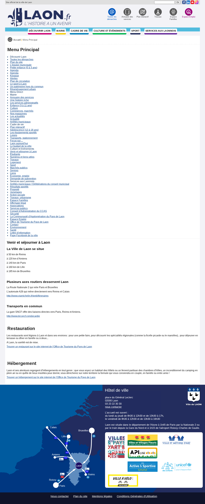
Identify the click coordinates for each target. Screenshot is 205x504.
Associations (17, 205)
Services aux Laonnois (160, 30)
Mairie (60, 30)
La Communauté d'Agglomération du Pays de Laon (37, 216)
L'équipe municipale (21, 65)
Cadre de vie (79, 30)
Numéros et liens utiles (22, 157)
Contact (14, 224)
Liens (13, 173)
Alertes (14, 78)
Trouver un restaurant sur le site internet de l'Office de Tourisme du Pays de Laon (49, 346)
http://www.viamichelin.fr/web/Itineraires (27, 295)
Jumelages (16, 192)
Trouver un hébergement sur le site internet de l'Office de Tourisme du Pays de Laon (51, 377)
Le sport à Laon (18, 84)
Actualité (14, 119)
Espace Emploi (18, 219)
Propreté (14, 189)
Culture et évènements (109, 30)
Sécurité (14, 214)
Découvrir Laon (39, 30)
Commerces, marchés (21, 111)
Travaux (14, 159)
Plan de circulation (20, 81)
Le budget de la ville (21, 146)
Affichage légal (18, 203)
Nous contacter (60, 496)
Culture (14, 108)
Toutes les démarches (21, 59)
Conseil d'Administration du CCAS (28, 211)
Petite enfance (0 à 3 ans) (23, 67)
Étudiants (15, 154)
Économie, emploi (19, 176)
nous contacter (113, 406)
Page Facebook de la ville (24, 235)
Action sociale (17, 195)
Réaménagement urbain (23, 89)
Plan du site (16, 62)
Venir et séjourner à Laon (23, 151)
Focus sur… (16, 140)
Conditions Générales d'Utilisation (137, 496)
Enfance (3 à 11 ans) (21, 105)
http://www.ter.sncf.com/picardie (23, 316)
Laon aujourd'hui (19, 143)
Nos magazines (18, 113)
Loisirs (13, 135)
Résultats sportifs (19, 186)
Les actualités (17, 116)
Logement (15, 162)
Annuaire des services (22, 97)
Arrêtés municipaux (20, 121)
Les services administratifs (24, 103)
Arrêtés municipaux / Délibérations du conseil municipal (39, 184)
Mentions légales (102, 496)
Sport (135, 30)
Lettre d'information (20, 232)
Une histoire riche (19, 100)
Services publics (19, 208)
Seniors (14, 170)
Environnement (18, 227)
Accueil (17, 40)
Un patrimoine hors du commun (26, 86)
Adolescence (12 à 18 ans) (24, 130)
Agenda (14, 70)
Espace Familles (19, 200)
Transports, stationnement (24, 138)
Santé (13, 230)
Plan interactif (17, 127)
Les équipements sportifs (23, 132)
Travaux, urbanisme (20, 197)
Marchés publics (18, 167)
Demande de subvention (23, 178)
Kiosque (14, 75)
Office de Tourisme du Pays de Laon (29, 222)
